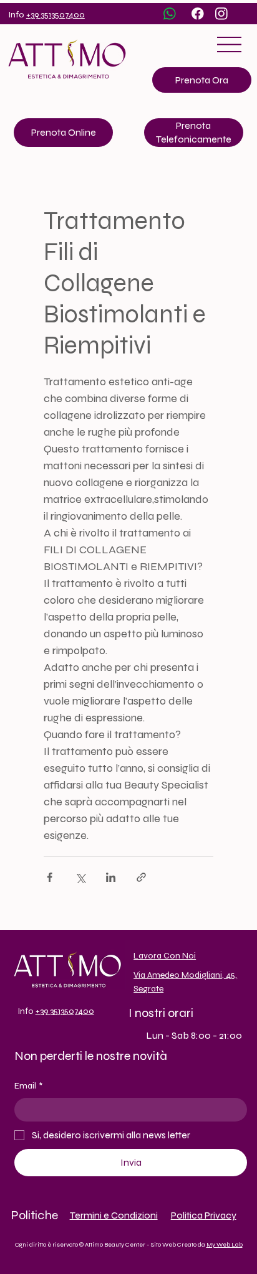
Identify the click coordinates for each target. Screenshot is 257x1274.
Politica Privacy (203, 1215)
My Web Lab (224, 1244)
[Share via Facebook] (50, 877)
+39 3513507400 (55, 14)
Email (28, 1085)
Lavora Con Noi (164, 955)
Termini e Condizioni (114, 1215)
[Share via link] (141, 877)
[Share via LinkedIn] (111, 877)
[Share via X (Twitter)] (80, 877)
